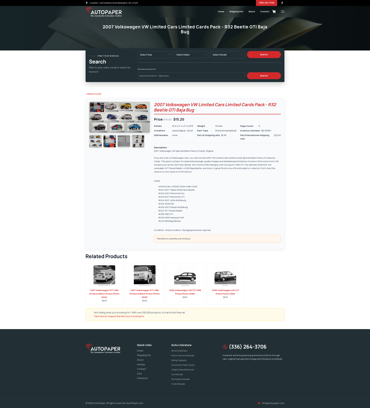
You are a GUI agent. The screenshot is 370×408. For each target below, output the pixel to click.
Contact (264, 11)
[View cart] (273, 11)
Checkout (142, 378)
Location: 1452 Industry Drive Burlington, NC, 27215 (113, 2)
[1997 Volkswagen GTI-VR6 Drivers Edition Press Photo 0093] (145, 276)
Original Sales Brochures (182, 369)
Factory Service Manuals (182, 355)
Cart (139, 373)
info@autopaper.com (273, 403)
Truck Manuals (178, 383)
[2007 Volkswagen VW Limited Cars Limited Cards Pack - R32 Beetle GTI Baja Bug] (95, 141)
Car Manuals (177, 374)
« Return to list (93, 93)
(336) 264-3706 (266, 2)
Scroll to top (6, 204)
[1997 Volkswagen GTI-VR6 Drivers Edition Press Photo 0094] (104, 276)
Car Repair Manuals (180, 379)
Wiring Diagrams (179, 360)
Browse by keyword (147, 69)
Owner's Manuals (179, 350)
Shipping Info (236, 11)
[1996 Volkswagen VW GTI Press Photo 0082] (225, 276)
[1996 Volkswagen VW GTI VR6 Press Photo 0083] (185, 276)
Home (221, 11)
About (251, 11)
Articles (141, 364)
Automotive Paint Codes (183, 365)
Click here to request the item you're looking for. (119, 316)
